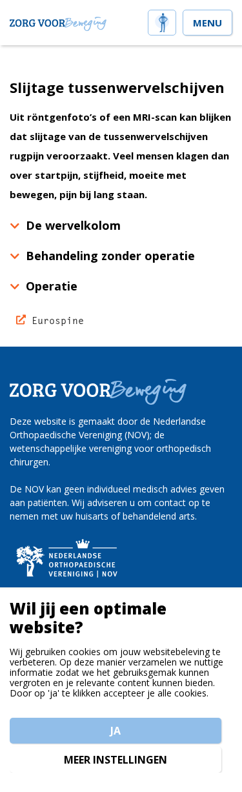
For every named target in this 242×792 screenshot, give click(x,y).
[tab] (121, 225)
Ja (115, 731)
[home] (162, 21)
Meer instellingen (115, 760)
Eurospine (58, 320)
